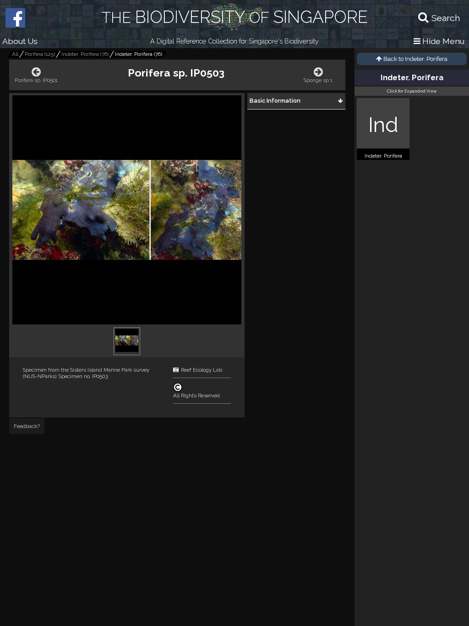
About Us (20, 41)
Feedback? (27, 426)
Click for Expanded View (411, 91)
